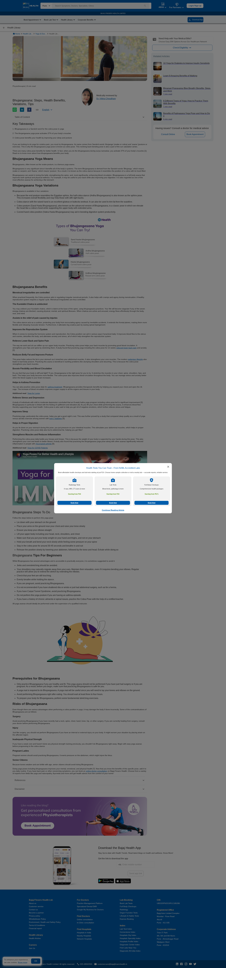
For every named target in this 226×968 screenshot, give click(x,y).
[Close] (168, 467)
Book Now (74, 503)
